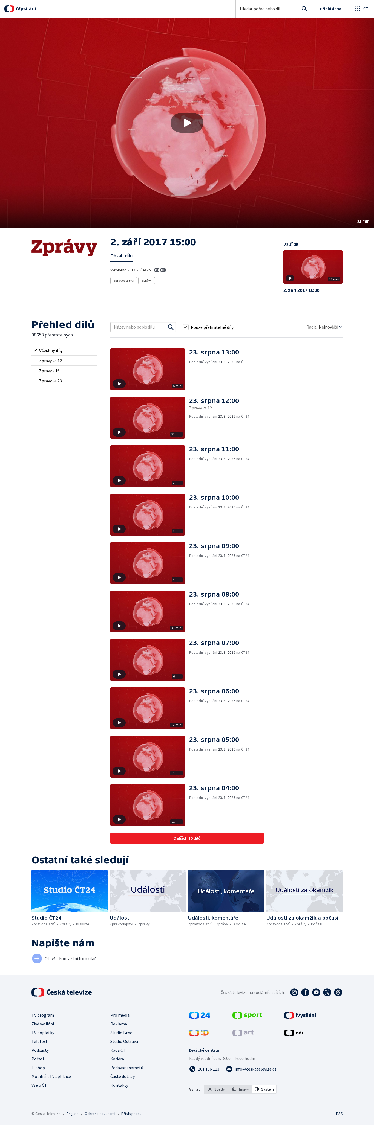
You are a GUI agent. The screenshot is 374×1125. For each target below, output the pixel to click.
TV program (42, 1015)
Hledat (304, 8)
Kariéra (117, 1059)
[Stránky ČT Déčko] (199, 1034)
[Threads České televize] (338, 992)
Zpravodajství (123, 280)
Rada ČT (118, 1050)
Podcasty (40, 1050)
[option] (216, 1089)
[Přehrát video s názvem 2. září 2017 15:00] (187, 123)
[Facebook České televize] (305, 992)
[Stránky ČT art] (243, 1034)
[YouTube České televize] (316, 992)
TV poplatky (42, 1032)
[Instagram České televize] (294, 992)
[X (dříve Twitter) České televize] (327, 992)
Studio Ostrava (124, 1041)
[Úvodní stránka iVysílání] (25, 8)
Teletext (39, 1041)
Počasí (37, 1059)
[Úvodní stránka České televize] (62, 992)
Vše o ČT (39, 1085)
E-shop (38, 1067)
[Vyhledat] (171, 327)
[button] (187, 123)
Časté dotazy (122, 1076)
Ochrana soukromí (100, 1113)
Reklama (118, 1024)
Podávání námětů (126, 1067)
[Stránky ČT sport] (247, 1017)
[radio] (64, 350)
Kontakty (119, 1085)
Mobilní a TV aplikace (51, 1076)
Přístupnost (131, 1113)
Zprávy (146, 280)
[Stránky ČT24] (199, 1017)
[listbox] (240, 1089)
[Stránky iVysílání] (300, 1017)
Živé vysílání (42, 1024)
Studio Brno (121, 1032)
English (72, 1113)
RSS (339, 1113)
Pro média (120, 1015)
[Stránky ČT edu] (294, 1034)
